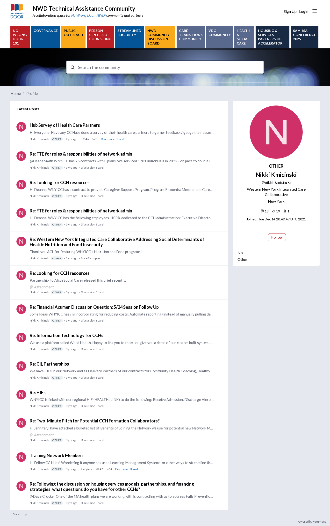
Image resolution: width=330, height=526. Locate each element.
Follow (277, 237)
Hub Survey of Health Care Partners (65, 125)
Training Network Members (57, 455)
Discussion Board (112, 139)
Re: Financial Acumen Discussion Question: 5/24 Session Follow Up (94, 307)
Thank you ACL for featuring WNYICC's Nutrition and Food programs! (86, 251)
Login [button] (303, 11)
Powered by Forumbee (311, 521)
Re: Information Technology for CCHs (66, 335)
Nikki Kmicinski (45, 139)
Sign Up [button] (290, 11)
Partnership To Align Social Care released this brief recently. (78, 280)
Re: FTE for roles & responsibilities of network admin (81, 154)
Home (15, 93)
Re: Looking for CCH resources (60, 182)
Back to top (20, 514)
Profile (32, 93)
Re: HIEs (38, 392)
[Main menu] (314, 11)
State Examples (90, 258)
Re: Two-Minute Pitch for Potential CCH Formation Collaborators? (95, 420)
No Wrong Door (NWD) (88, 15)
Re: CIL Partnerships (49, 364)
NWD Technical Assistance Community (84, 8)
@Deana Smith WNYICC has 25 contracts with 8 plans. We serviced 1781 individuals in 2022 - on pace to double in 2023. (122, 161)
